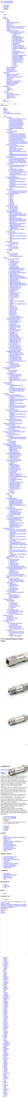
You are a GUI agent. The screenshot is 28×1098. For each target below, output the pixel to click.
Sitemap (7, 903)
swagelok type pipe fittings (13, 905)
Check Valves (7, 112)
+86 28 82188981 (8, 1)
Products (6, 109)
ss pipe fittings (10, 907)
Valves (5, 110)
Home (5, 108)
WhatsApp (3, 912)
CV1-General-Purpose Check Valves (12, 113)
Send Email (3, 773)
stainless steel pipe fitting (6, 904)
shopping (3, 772)
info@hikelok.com (8, 2)
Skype (2, 911)
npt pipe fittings (16, 904)
